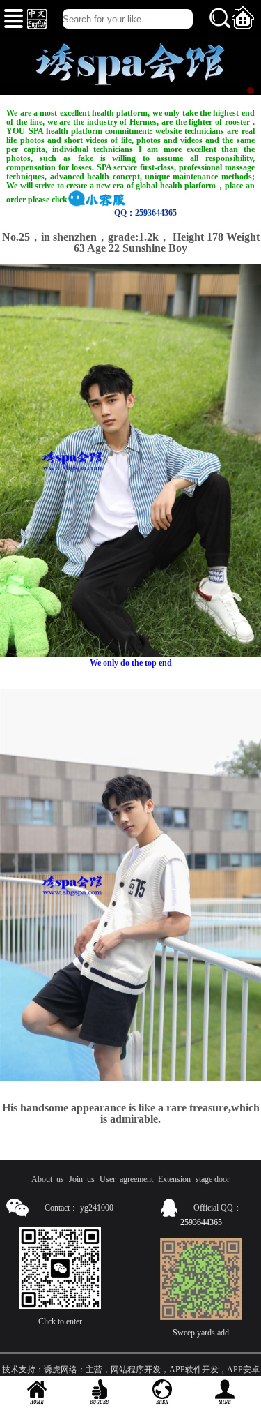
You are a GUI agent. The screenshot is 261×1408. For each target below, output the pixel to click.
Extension (174, 1179)
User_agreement (126, 1179)
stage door (213, 1179)
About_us (47, 1179)
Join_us (82, 1179)
